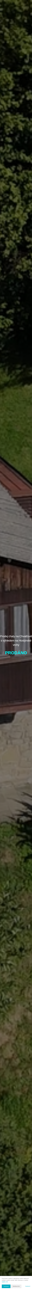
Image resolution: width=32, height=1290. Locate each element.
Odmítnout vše (16, 1286)
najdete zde (5, 1281)
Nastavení (27, 1286)
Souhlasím (6, 1286)
